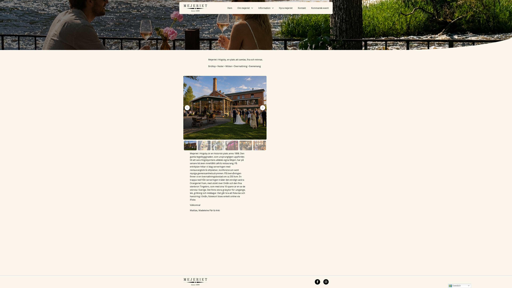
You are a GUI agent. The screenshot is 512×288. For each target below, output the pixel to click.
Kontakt (302, 8)
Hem (229, 8)
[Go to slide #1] (190, 145)
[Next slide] (262, 107)
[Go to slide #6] (259, 145)
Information (264, 8)
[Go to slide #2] (204, 145)
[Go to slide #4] (231, 145)
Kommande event (320, 8)
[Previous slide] (187, 107)
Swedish (456, 285)
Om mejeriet (243, 8)
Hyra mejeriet (286, 8)
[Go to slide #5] (245, 145)
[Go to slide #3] (218, 145)
